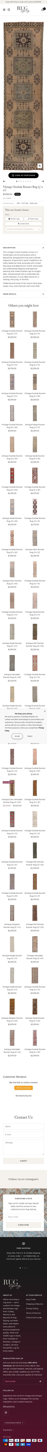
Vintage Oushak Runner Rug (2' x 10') (34, 394)
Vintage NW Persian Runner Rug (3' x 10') (35, 925)
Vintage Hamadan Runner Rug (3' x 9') (34, 956)
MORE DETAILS (9, 294)
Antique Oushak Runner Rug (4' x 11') (34, 988)
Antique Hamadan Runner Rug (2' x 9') (12, 1050)
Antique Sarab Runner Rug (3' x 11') (12, 644)
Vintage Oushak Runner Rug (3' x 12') (34, 800)
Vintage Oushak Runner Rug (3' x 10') (34, 488)
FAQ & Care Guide (34, 1317)
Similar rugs (15, 219)
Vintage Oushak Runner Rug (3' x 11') (12, 332)
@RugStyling (9, 1406)
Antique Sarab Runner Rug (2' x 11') (12, 707)
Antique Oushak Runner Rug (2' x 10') (12, 457)
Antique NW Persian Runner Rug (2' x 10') (35, 644)
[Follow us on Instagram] (6, 1412)
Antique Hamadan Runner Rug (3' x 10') (12, 675)
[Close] (44, 711)
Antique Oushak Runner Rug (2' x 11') (34, 332)
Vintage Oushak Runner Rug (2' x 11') (34, 582)
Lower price (24, 224)
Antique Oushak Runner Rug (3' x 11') (12, 363)
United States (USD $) (13, 1423)
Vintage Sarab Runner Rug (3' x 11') (34, 613)
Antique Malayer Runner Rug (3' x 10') (12, 1019)
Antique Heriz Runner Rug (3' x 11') (34, 550)
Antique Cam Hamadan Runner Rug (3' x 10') (12, 800)
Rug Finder (31, 1299)
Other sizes (34, 219)
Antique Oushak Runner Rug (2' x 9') (12, 863)
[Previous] (4, 181)
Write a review (23, 1088)
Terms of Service (33, 1313)
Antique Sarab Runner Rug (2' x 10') (34, 457)
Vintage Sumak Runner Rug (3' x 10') (35, 707)
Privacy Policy (32, 1308)
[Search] (9, 10)
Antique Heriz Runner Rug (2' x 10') (12, 582)
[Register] (40, 1381)
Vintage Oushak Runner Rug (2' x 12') (12, 550)
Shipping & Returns (34, 1304)
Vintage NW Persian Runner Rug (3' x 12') (35, 863)
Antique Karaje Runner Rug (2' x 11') (35, 426)
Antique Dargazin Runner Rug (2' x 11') (12, 925)
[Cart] (42, 9)
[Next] (43, 181)
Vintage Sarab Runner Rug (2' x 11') (12, 988)
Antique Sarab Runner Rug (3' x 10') (34, 1019)
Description (9, 248)
